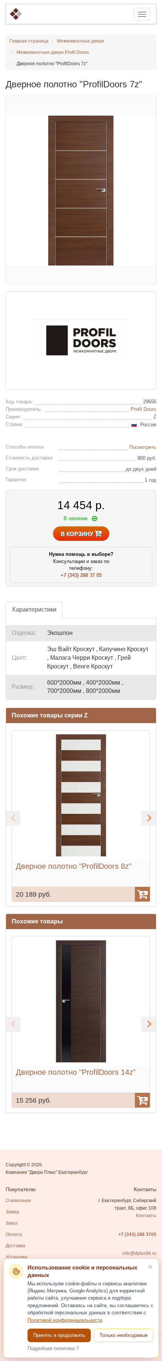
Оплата (14, 1234)
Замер (12, 1212)
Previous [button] (12, 818)
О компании (18, 1200)
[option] (81, 816)
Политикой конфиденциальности (65, 1320)
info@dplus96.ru (139, 1253)
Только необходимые (123, 1335)
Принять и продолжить (59, 1335)
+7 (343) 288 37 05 (81, 575)
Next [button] (148, 818)
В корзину (78, 534)
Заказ (12, 1223)
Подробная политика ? (53, 1348)
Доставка (15, 1245)
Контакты (146, 1215)
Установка (17, 1257)
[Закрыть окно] (150, 1267)
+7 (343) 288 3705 (137, 1234)
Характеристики (34, 609)
